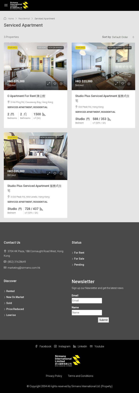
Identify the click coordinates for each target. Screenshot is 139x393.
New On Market (55, 48)
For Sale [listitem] (79, 258)
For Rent (42, 48)
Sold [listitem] (9, 303)
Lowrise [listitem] (11, 315)
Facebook (45, 346)
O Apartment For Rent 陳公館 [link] (26, 96)
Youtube (99, 346)
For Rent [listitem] (79, 252)
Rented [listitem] (10, 291)
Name (75, 307)
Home (11, 18)
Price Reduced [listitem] (15, 309)
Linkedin (82, 346)
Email (75, 295)
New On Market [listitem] (15, 297)
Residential (24, 18)
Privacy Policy (54, 376)
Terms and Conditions (80, 376)
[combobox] (123, 37)
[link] (35, 66)
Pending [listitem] (79, 264)
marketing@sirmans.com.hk (24, 267)
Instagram (64, 346)
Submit (103, 319)
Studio (128, 48)
